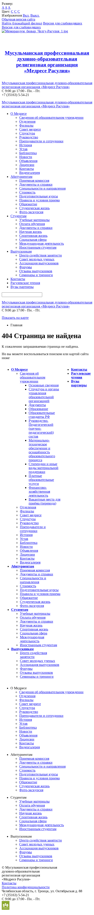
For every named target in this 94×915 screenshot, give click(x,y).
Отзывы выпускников (35, 271)
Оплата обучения (32, 224)
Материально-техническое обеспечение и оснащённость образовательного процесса (42, 450)
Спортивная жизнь (33, 235)
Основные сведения (44, 385)
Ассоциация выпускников (39, 263)
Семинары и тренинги (36, 275)
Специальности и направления (42, 188)
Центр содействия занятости (40, 255)
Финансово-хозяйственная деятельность (39, 491)
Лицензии (26, 165)
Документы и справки (35, 184)
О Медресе (18, 113)
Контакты (26, 169)
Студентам (18, 216)
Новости (25, 157)
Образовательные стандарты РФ (42, 415)
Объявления (28, 161)
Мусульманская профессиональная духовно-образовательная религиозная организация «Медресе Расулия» (47, 85)
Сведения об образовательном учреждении (51, 117)
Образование (38, 409)
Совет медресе (30, 129)
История (25, 145)
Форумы (25, 267)
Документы (37, 405)
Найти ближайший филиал (22, 23)
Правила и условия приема (39, 200)
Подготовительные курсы (38, 196)
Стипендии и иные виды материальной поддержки (43, 468)
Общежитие (28, 204)
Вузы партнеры (22, 287)
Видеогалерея (29, 173)
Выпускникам (21, 251)
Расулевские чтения (25, 283)
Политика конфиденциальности (26, 887)
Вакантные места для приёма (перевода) (44, 501)
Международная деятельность (41, 243)
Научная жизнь (30, 232)
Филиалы (26, 125)
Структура (27, 133)
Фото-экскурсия (31, 212)
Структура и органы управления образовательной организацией (44, 395)
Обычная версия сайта (18, 19)
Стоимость (27, 192)
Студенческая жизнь (34, 208)
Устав (23, 149)
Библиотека (28, 153)
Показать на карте (15, 318)
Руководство (28, 137)
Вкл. (26, 15)
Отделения (27, 121)
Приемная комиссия (34, 180)
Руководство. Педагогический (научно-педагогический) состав (41, 428)
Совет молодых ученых (36, 259)
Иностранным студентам (37, 247)
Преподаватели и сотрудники (41, 141)
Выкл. (35, 15)
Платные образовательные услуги (41, 479)
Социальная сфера (33, 239)
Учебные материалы (34, 220)
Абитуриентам (21, 176)
